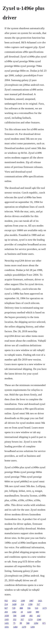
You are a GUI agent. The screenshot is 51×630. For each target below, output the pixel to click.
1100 (23, 601)
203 (6, 612)
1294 (36, 623)
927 (6, 608)
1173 (44, 608)
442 (38, 616)
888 (21, 608)
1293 (32, 627)
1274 (30, 619)
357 (22, 619)
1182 (14, 612)
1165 (7, 619)
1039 (7, 616)
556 (28, 608)
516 (36, 608)
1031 (7, 627)
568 (27, 623)
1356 (30, 604)
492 (31, 616)
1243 (29, 612)
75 (14, 623)
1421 (40, 601)
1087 (31, 601)
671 (44, 623)
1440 (23, 616)
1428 (14, 604)
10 (22, 612)
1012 (14, 601)
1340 (39, 619)
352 (14, 619)
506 (14, 616)
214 (6, 604)
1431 (7, 623)
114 (22, 604)
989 (37, 612)
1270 (24, 627)
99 (21, 623)
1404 (15, 627)
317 (38, 604)
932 (6, 601)
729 (13, 608)
